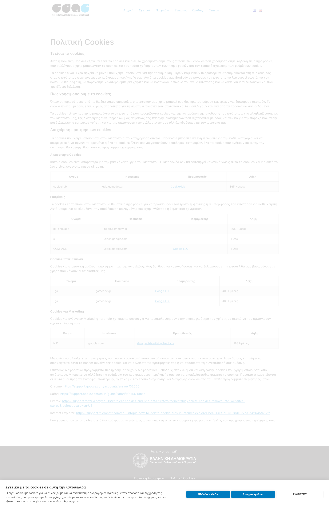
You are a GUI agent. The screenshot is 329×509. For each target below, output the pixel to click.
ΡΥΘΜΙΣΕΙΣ (300, 494)
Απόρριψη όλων (253, 494)
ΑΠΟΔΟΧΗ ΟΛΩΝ (208, 494)
